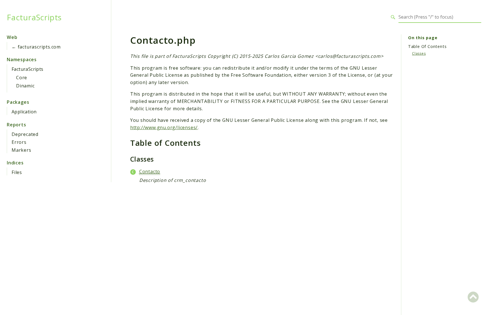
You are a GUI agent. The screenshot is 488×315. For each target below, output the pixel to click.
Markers (21, 150)
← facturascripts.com (36, 47)
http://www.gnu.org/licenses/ (164, 127)
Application (24, 112)
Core (21, 77)
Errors (19, 142)
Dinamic (25, 86)
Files (17, 172)
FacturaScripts (34, 17)
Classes (419, 53)
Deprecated (25, 134)
